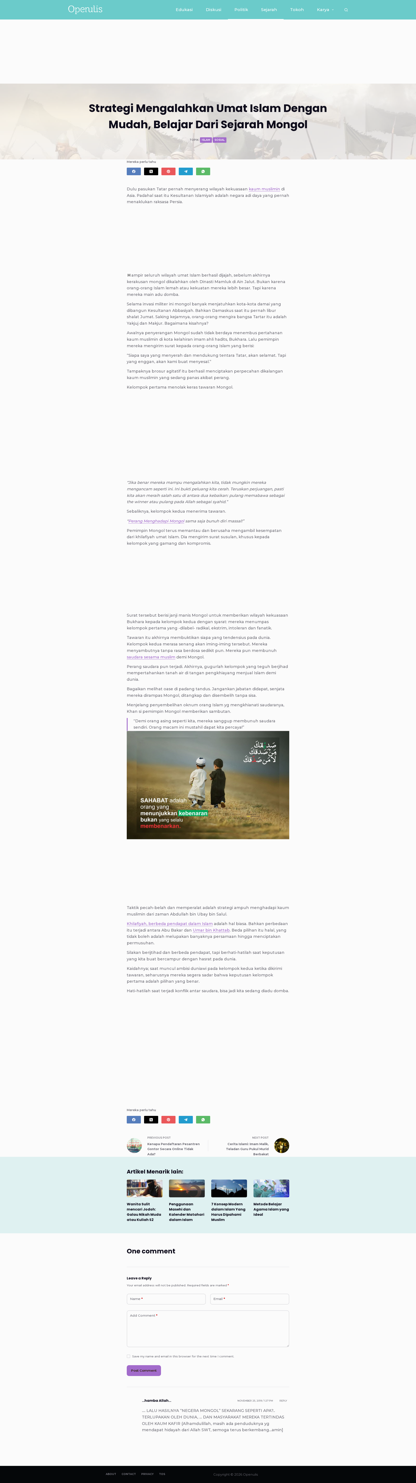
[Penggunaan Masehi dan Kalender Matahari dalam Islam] (187, 1189)
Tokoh (297, 9)
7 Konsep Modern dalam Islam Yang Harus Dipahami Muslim (228, 1212)
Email (219, 1299)
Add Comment (144, 1315)
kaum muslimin (264, 189)
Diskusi (213, 9)
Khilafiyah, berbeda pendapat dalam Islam (170, 923)
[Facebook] (134, 171)
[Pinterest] (168, 171)
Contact (129, 1474)
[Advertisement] (208, 51)
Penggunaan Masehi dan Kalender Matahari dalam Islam (186, 1212)
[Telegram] (186, 171)
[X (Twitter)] (151, 171)
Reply (283, 1400)
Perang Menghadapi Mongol (156, 521)
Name (136, 1299)
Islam (206, 139)
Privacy (147, 1474)
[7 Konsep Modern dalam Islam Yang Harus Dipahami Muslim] (229, 1189)
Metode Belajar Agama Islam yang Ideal (271, 1209)
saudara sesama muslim (151, 657)
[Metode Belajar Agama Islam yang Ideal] (271, 1189)
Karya (323, 9)
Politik (241, 9)
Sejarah (269, 9)
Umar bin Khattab (211, 930)
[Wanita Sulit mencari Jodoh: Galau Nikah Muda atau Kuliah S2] (144, 1189)
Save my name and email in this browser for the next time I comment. (183, 1356)
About (111, 1474)
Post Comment (144, 1370)
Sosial (219, 139)
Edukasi (184, 9)
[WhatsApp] (203, 171)
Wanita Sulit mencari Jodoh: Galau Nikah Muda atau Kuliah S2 (144, 1212)
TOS (162, 1474)
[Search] (346, 9)
